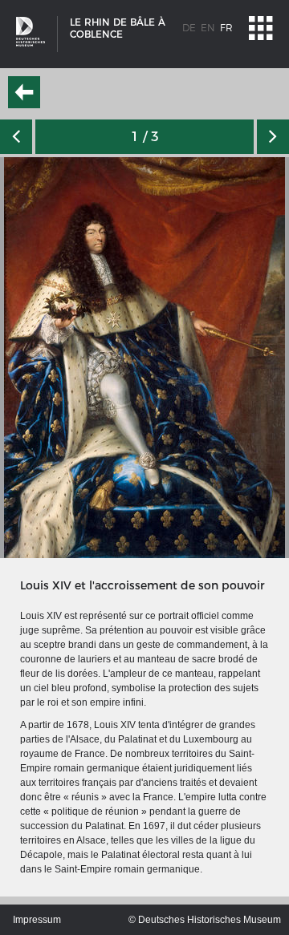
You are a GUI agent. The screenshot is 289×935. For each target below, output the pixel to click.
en (208, 28)
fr (226, 28)
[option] (144, 357)
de (189, 28)
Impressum (37, 919)
